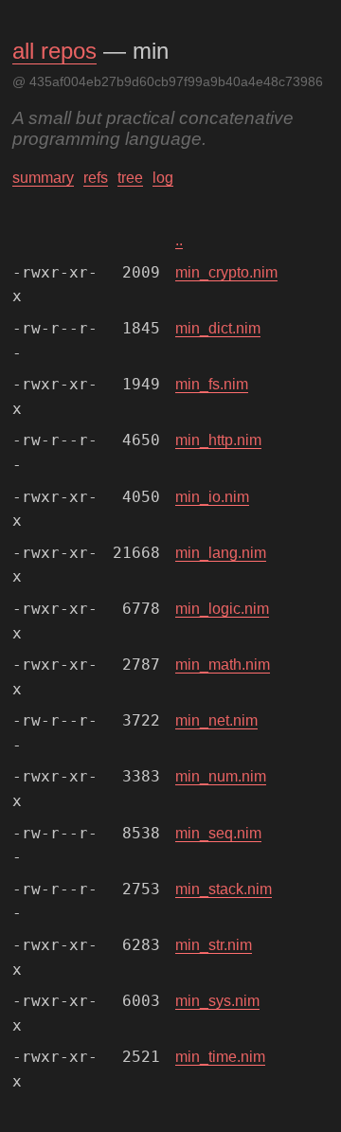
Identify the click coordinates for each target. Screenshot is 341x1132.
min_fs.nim (211, 384)
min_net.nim (216, 720)
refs (95, 178)
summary (43, 178)
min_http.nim (218, 440)
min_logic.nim (222, 609)
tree (130, 178)
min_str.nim (213, 945)
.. (179, 240)
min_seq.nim (218, 833)
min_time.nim (220, 1057)
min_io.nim (212, 497)
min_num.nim (220, 776)
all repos (54, 50)
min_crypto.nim (226, 272)
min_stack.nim (223, 889)
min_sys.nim (217, 1001)
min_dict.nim (217, 328)
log (163, 178)
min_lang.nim (220, 553)
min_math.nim (222, 664)
